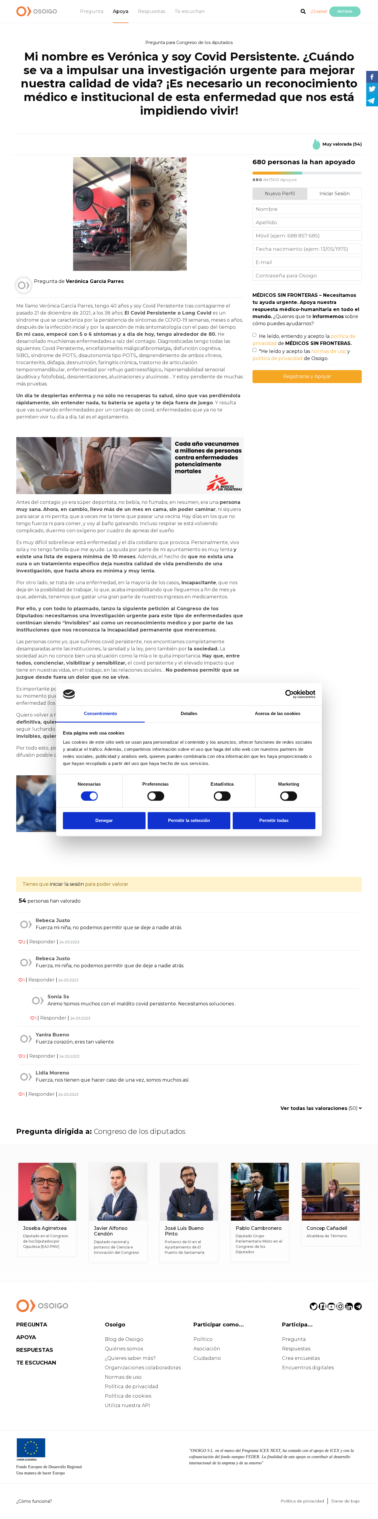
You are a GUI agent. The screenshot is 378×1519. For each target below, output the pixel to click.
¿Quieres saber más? (130, 1358)
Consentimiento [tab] (100, 713)
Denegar (104, 820)
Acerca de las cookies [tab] (277, 713)
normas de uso (328, 351)
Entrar (345, 11)
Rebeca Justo (53, 920)
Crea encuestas (301, 1358)
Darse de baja (345, 1501)
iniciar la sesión (67, 884)
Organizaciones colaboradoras (143, 1367)
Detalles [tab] (189, 713)
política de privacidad (277, 358)
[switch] (155, 796)
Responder (42, 942)
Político (203, 1339)
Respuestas (151, 11)
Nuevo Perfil (280, 193)
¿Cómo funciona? (34, 1501)
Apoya (120, 11)
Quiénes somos (124, 1349)
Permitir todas (274, 820)
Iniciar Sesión (335, 193)
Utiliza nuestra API (127, 1405)
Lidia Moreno (52, 1073)
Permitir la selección (189, 820)
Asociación (206, 1349)
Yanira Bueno (52, 1035)
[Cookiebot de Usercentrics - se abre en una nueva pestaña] (289, 694)
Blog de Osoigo (124, 1339)
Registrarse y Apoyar (307, 376)
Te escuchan (190, 11)
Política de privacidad (131, 1386)
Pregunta (91, 11)
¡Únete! (319, 11)
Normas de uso (123, 1377)
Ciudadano (207, 1358)
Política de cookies (128, 1396)
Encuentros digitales (308, 1367)
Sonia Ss (58, 996)
